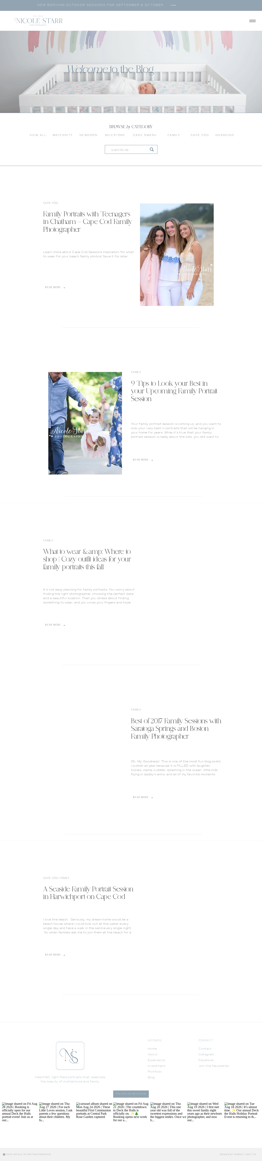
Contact (205, 1048)
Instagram (206, 1054)
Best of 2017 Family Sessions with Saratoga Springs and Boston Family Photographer (176, 729)
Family (136, 372)
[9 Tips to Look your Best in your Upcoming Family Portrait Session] (85, 423)
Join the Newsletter (214, 1066)
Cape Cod (50, 203)
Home (152, 1048)
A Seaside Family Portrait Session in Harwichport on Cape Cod (88, 893)
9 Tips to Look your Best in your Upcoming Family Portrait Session (174, 391)
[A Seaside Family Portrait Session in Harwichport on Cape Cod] (177, 922)
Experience (156, 1060)
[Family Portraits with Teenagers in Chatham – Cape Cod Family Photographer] (177, 254)
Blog (151, 1077)
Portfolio (155, 1071)
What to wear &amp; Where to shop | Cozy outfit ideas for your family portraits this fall (87, 559)
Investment (157, 1066)
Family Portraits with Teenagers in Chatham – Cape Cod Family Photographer (87, 222)
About (152, 1054)
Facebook (206, 1060)
